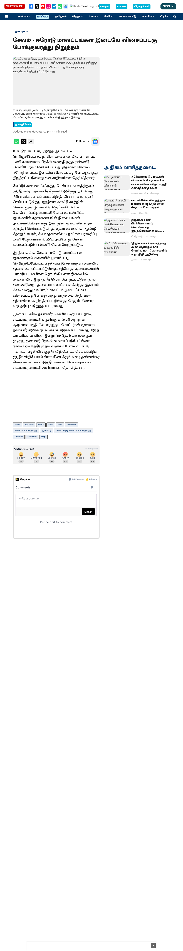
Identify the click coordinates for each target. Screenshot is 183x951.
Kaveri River (71, 424)
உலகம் (93, 16)
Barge (43, 436)
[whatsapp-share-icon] (16, 143)
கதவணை (29, 424)
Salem (50, 424)
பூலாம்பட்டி (46, 430)
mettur (41, 424)
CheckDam (19, 436)
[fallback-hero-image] (117, 182)
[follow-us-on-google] (95, 141)
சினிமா (108, 16)
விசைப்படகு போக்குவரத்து (26, 430)
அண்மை (24, 16)
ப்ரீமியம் (42, 17)
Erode (60, 424)
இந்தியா (77, 16)
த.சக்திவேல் (23, 124)
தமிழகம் (60, 16)
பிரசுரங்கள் (141, 6)
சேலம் (17, 424)
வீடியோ (165, 16)
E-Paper (104, 6)
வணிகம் (148, 16)
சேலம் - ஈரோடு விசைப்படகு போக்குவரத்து (73, 430)
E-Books (121, 6)
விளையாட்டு (127, 16)
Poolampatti (32, 436)
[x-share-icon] (23, 143)
